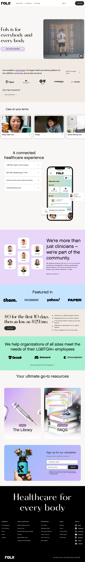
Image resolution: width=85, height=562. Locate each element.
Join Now (79, 3)
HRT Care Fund (45, 537)
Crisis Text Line (45, 534)
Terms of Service (72, 472)
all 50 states (20, 70)
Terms (61, 528)
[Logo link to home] (6, 3)
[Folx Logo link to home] (9, 557)
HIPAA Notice (63, 534)
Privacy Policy (54, 473)
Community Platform (46, 531)
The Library (44, 525)
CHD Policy (63, 537)
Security (62, 525)
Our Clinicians (5, 528)
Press (3, 534)
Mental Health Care (22, 537)
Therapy (19, 534)
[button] (23, 165)
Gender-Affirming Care (23, 525)
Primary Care (20, 528)
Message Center (45, 528)
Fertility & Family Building (24, 540)
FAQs (3, 531)
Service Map (44, 540)
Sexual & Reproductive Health (25, 531)
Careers (4, 537)
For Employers (5, 525)
